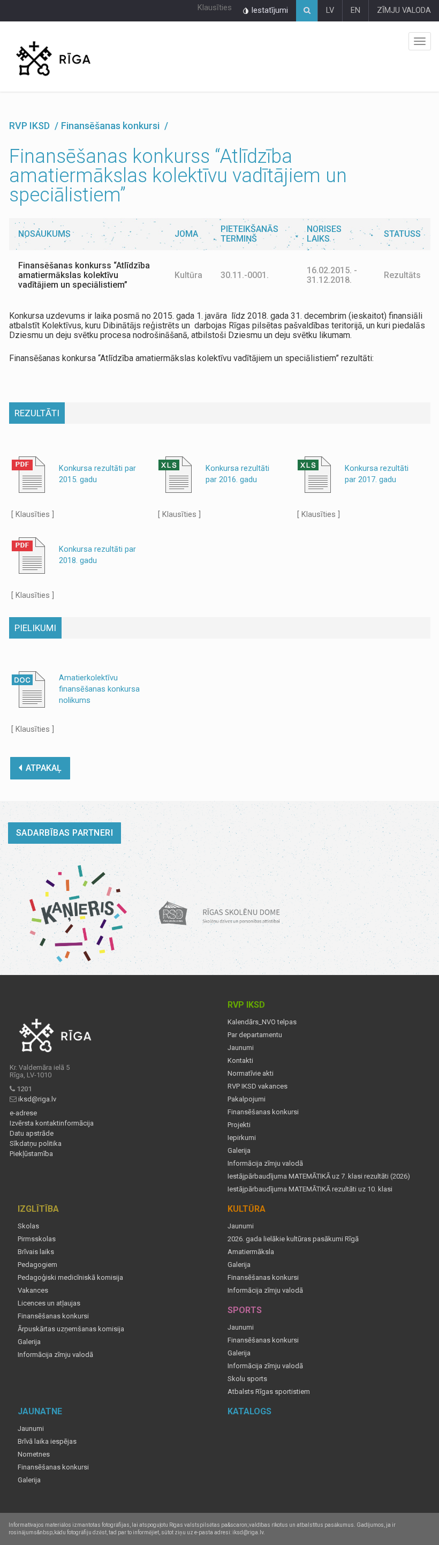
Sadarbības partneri (64, 833)
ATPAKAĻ (44, 768)
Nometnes (34, 1454)
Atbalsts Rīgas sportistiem (269, 1392)
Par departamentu (255, 1035)
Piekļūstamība (31, 1154)
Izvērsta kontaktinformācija (52, 1123)
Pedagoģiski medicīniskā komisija (70, 1277)
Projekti (239, 1125)
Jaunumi (241, 1048)
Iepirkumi (242, 1138)
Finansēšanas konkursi (263, 1112)
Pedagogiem (37, 1265)
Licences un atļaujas (49, 1303)
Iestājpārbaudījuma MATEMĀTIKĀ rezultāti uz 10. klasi (310, 1189)
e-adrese (23, 1113)
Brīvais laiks (36, 1252)
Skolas (28, 1226)
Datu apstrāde (32, 1133)
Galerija (239, 1150)
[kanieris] (78, 913)
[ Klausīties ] (32, 514)
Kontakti (240, 1060)
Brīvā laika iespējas (47, 1441)
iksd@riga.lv (37, 1099)
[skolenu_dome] (219, 913)
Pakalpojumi (247, 1099)
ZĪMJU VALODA (404, 10)
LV (330, 10)
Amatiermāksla (251, 1252)
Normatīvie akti (251, 1073)
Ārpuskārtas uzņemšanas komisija (71, 1329)
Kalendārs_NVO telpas (262, 1022)
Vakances (33, 1290)
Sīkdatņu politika (36, 1144)
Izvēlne (419, 41)
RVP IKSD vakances (257, 1086)
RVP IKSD (30, 125)
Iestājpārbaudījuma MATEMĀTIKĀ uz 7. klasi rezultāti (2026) (319, 1176)
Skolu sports (247, 1379)
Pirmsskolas (37, 1239)
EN (355, 10)
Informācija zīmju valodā (265, 1163)
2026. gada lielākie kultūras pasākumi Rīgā (293, 1239)
